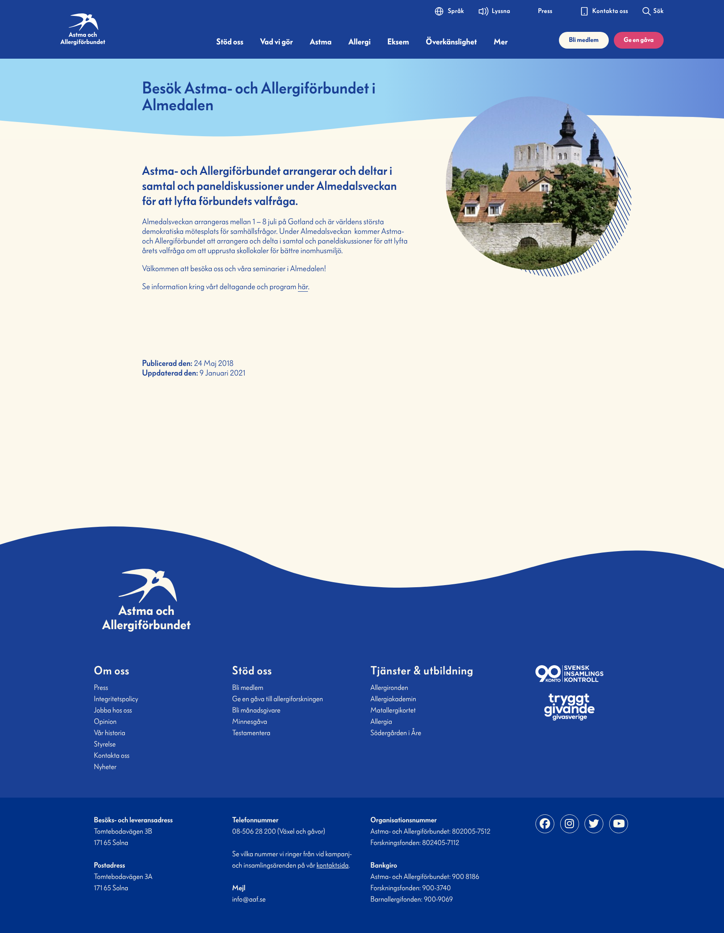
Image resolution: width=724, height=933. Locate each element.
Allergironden (389, 687)
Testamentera (251, 733)
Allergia (381, 721)
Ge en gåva (639, 40)
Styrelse (105, 744)
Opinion (105, 721)
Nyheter (105, 767)
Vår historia (109, 733)
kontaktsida (333, 865)
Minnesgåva (249, 721)
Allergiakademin (393, 699)
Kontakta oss (111, 755)
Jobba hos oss (113, 710)
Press (101, 687)
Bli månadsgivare (256, 710)
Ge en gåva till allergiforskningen (277, 699)
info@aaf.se (249, 899)
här (303, 286)
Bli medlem (584, 40)
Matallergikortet (393, 710)
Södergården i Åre (395, 733)
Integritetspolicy (116, 699)
